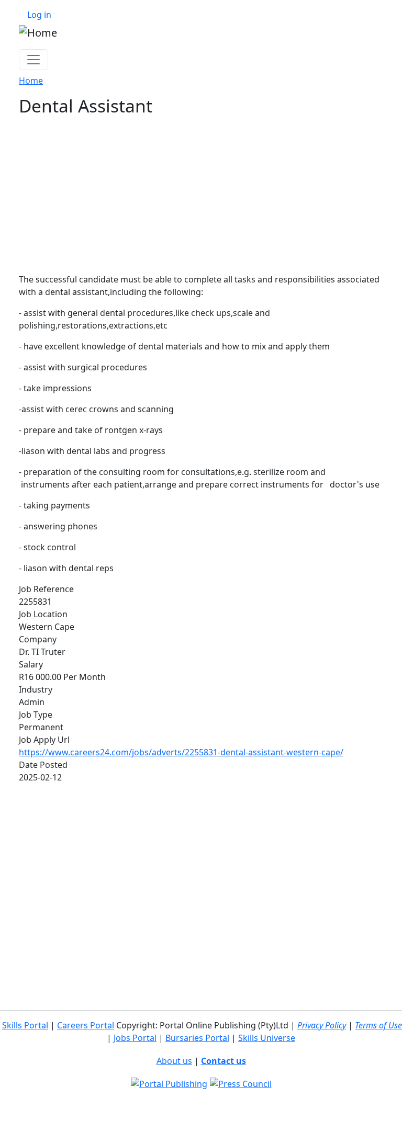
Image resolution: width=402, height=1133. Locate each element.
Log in (39, 14)
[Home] (38, 32)
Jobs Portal (135, 1038)
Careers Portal (85, 1025)
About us (174, 1061)
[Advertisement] (201, 194)
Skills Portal (25, 1025)
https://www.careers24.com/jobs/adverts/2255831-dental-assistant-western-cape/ (181, 752)
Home (31, 80)
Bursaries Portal (197, 1038)
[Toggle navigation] (33, 59)
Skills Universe (266, 1038)
